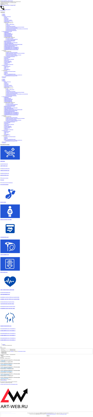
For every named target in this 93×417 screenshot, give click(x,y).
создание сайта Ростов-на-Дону (5, 384)
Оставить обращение (7, 126)
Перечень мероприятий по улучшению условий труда (13, 74)
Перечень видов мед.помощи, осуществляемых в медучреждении (17, 28)
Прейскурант (6, 132)
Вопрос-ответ (6, 60)
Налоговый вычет (7, 69)
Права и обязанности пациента (11, 119)
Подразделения (6, 21)
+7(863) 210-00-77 (7, 9)
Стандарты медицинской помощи (9, 71)
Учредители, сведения (8, 85)
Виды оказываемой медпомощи (9, 56)
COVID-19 (6, 63)
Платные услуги (5, 65)
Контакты (4, 77)
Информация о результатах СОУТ (11, 75)
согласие (12, 351)
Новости (3, 14)
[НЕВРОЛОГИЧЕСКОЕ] (4, 173)
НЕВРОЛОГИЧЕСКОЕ (8, 34)
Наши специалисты (7, 16)
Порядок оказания (7, 66)
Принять (48, 415)
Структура (8, 25)
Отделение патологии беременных (12, 39)
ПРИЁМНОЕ (6, 32)
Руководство (6, 18)
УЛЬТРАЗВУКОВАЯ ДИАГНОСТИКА (10, 45)
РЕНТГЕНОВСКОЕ (7, 41)
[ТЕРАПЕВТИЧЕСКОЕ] (10, 235)
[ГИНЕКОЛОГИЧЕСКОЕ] (5, 168)
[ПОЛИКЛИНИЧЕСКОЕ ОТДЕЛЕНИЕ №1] (8, 328)
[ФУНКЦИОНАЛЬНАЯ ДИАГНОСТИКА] (7, 306)
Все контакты (2, 10)
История (5, 17)
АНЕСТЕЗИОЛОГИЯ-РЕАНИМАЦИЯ (10, 42)
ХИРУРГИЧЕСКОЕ (7, 33)
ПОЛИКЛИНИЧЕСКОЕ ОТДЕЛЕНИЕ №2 (11, 47)
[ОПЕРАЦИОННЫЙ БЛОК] (5, 292)
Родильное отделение (9, 38)
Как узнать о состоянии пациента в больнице (13, 54)
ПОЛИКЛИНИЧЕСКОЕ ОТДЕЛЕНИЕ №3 (11, 48)
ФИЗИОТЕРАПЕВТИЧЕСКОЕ (9, 46)
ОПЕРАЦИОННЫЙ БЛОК (8, 43)
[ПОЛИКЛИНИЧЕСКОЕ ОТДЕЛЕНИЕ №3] (8, 338)
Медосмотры (6, 68)
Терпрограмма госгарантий (10, 26)
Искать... (4, 4)
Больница (4, 15)
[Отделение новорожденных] (10, 200)
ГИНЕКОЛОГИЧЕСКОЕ (8, 99)
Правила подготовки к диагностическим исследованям (15, 53)
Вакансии (6, 72)
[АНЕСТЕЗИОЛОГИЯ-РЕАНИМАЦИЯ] (10, 287)
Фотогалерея (6, 19)
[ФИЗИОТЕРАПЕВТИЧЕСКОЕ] (10, 324)
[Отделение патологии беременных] (6, 182)
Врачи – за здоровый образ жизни (9, 139)
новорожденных (3, 202)
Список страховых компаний (9, 59)
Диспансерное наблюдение (8, 64)
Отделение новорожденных (10, 105)
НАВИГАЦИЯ (3, 12)
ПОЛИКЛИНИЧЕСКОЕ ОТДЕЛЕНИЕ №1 (11, 112)
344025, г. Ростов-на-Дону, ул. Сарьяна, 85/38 (7, 5)
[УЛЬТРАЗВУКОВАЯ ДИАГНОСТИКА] (7, 301)
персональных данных (22, 351)
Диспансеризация (7, 57)
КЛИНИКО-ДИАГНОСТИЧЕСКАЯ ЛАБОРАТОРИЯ (13, 44)
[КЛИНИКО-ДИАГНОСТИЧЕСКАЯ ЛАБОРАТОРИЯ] (9, 297)
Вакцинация (6, 58)
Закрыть (2, 355)
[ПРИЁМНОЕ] (10, 159)
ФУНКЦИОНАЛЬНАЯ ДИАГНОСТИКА (11, 49)
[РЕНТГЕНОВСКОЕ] (10, 270)
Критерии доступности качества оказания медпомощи (15, 92)
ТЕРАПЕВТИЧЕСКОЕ (8, 35)
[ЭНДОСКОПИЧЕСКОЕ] (10, 252)
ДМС (5, 133)
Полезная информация (8, 61)
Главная (3, 79)
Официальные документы (8, 86)
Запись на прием (7, 62)
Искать (2, 4)
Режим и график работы (10, 24)
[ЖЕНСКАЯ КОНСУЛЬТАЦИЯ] (10, 217)
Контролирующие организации (11, 30)
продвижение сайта (14, 384)
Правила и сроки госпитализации (11, 52)
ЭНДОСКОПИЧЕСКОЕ (8, 36)
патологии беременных (4, 184)
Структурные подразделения (7, 31)
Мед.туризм (4, 76)
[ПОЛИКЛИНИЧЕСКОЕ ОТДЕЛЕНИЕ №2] (8, 333)
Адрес (7, 23)
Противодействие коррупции (11, 29)
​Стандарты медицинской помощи (11, 27)
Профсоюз (6, 73)
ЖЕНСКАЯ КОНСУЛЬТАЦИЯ (9, 106)
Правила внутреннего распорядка (11, 55)
